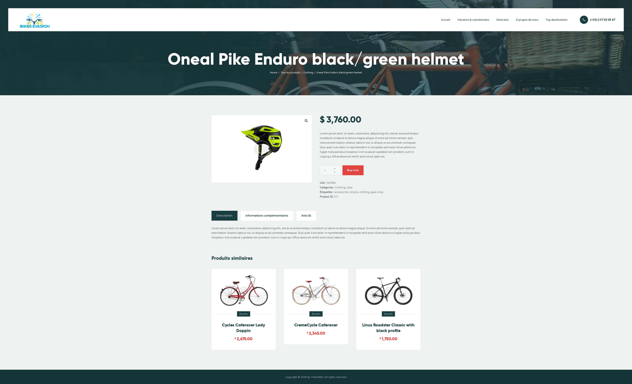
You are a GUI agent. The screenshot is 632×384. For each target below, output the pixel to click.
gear (373, 192)
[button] (306, 121)
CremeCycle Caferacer (316, 325)
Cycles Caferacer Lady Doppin (243, 327)
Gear (350, 187)
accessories (341, 192)
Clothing (308, 72)
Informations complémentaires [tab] (267, 215)
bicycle (354, 192)
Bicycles (243, 313)
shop (380, 192)
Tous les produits (290, 72)
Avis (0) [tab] (306, 215)
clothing (364, 192)
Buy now (353, 170)
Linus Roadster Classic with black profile (388, 327)
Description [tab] (224, 215)
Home (273, 72)
